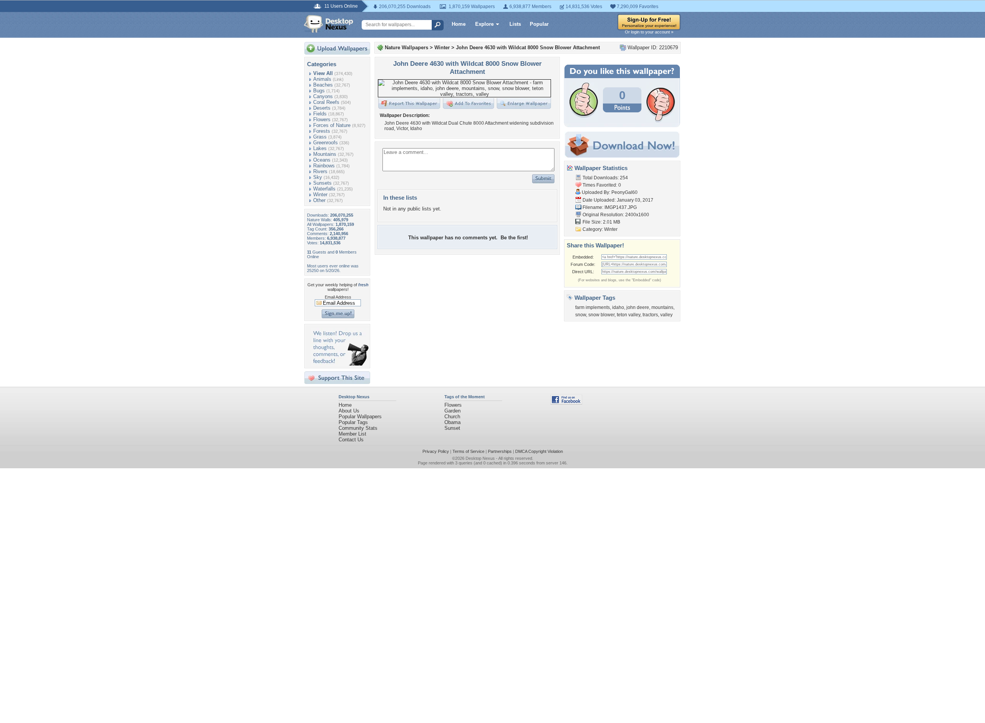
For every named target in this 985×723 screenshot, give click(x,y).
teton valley (628, 314)
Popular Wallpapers (360, 416)
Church (452, 416)
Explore (484, 24)
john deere (637, 307)
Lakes (320, 148)
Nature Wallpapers (406, 47)
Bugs (319, 91)
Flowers (322, 119)
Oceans (322, 160)
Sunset (452, 428)
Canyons (323, 96)
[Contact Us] (340, 364)
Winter (320, 194)
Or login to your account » (649, 32)
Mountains (324, 154)
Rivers (320, 171)
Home (459, 24)
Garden (452, 411)
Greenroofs (325, 142)
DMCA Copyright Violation (539, 451)
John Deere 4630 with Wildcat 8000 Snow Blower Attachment (528, 47)
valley (666, 314)
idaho (618, 307)
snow (580, 314)
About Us (349, 411)
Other (319, 200)
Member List (352, 434)
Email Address (338, 297)
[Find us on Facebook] (566, 403)
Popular (539, 24)
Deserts (322, 108)
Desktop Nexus (480, 458)
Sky (317, 177)
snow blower (601, 314)
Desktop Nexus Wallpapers (328, 24)
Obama (452, 422)
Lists (515, 24)
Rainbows (324, 166)
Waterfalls (324, 189)
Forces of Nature (332, 125)
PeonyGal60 (624, 192)
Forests (321, 131)
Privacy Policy (435, 451)
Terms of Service (468, 451)
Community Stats (358, 428)
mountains (662, 307)
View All (323, 73)
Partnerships (500, 451)
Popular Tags (353, 422)
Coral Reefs (326, 102)
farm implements (592, 307)
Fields (320, 114)
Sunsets (322, 183)
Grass (320, 137)
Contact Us (351, 439)
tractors (650, 314)
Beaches (323, 85)
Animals (322, 79)
